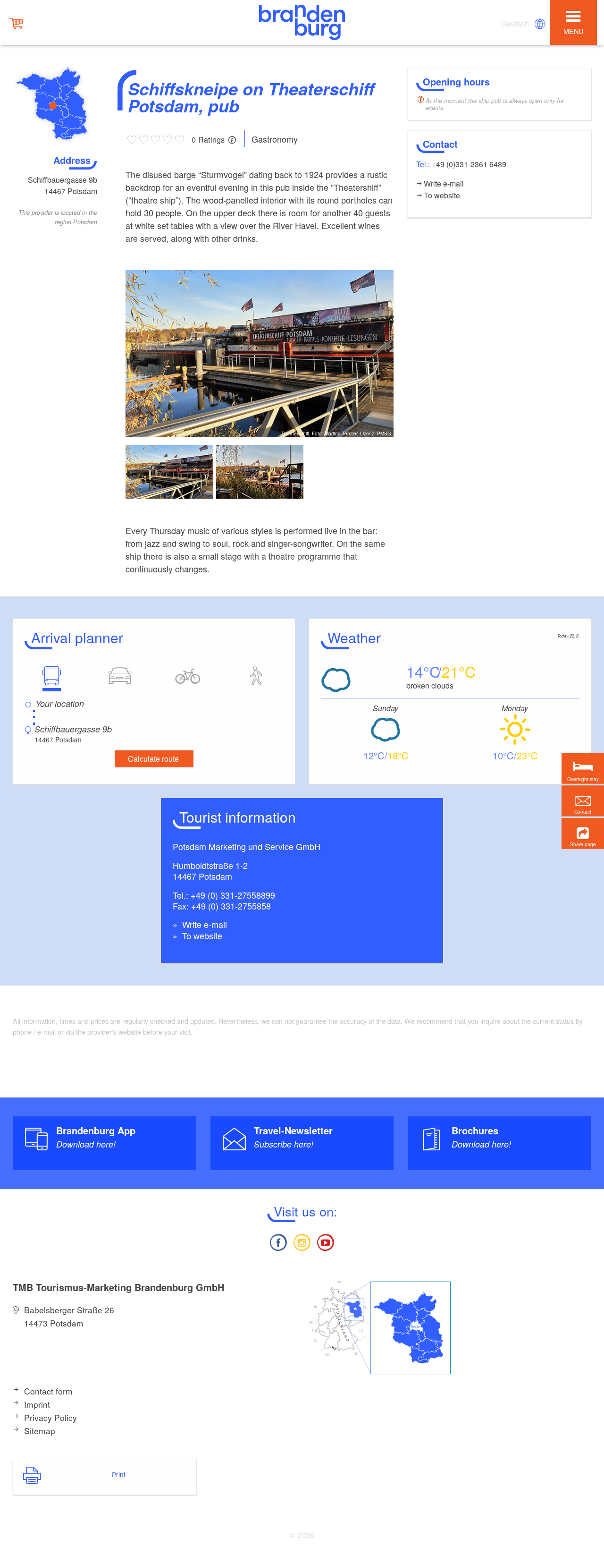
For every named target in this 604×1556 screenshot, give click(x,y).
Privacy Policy (50, 1417)
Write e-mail (203, 924)
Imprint (37, 1404)
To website (201, 935)
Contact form (48, 1391)
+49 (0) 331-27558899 (233, 895)
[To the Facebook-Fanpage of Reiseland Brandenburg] (278, 1241)
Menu (573, 31)
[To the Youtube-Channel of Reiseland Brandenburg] (325, 1241)
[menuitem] (515, 23)
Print (119, 1474)
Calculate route (153, 758)
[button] (583, 833)
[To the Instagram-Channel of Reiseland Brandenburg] (302, 1241)
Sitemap (39, 1431)
